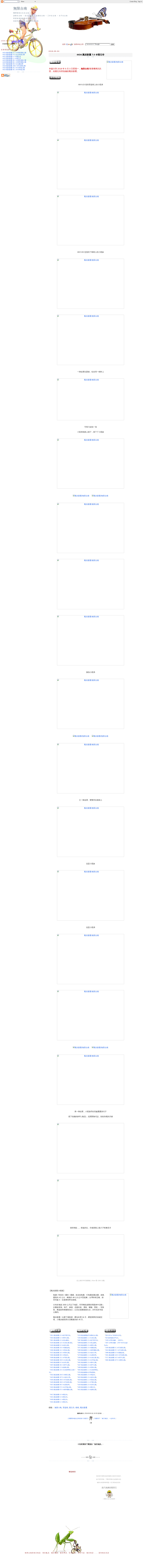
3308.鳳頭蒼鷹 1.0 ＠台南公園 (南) (88, 1357)
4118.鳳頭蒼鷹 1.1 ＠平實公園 (87, 1382)
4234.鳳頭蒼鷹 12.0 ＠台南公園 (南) (61, 1343)
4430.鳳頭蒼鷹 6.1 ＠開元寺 (58, 1399)
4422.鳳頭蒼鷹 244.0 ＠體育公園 (60, 1375)
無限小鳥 (58, 1408)
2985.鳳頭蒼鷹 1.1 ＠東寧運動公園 (88, 1350)
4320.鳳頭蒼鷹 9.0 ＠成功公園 (59, 1345)
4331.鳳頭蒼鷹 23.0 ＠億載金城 (59, 1347)
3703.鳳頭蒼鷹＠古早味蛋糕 (86, 1372)
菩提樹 (65, 1408)
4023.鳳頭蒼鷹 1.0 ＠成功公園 (87, 1377)
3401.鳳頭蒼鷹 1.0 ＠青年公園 (87, 1362)
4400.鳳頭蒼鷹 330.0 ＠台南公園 (60, 1360)
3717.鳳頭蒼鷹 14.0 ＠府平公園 (115, 1357)
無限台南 (20, 8)
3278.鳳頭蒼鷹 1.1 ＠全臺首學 (87, 1355)
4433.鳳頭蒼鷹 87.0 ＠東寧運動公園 (61, 1389)
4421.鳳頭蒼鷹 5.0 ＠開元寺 (58, 1397)
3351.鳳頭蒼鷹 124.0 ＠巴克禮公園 (116, 1355)
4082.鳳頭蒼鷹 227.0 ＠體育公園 (115, 1360)
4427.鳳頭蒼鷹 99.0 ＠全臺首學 (59, 1384)
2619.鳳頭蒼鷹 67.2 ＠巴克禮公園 (116, 1350)
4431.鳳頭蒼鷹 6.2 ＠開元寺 (58, 1402)
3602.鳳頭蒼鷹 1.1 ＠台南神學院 (88, 1370)
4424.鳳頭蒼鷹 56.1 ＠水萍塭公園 (14, 69)
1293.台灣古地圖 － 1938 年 (114, 1340)
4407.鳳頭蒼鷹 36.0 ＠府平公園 (59, 1365)
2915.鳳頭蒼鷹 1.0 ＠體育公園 (87, 1345)
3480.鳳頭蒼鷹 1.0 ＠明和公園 (87, 1367)
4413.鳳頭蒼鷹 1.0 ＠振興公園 (59, 1367)
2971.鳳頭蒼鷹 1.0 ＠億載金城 (87, 1347)
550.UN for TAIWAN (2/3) (113, 1335)
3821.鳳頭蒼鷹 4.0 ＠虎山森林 (59, 1340)
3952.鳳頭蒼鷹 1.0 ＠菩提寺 (86, 1375)
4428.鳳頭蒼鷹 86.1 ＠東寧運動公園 (14, 62)
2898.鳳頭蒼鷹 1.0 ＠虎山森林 (87, 1343)
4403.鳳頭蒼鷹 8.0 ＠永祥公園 (59, 1362)
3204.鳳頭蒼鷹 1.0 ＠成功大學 (87, 1352)
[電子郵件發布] (90, 1423)
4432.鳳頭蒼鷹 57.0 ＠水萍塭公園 (60, 1387)
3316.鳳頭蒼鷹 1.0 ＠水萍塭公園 (88, 1360)
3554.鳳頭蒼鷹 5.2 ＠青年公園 (59, 1338)
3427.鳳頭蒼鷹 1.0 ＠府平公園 (87, 1365)
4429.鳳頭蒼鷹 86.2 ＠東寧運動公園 (14, 60)
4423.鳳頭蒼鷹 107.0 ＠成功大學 (60, 1377)
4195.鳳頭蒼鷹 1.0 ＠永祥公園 (87, 1384)
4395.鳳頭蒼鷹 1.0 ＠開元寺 (86, 1387)
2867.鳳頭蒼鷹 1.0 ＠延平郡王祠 (88, 1340)
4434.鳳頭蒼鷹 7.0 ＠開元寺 (90, 54)
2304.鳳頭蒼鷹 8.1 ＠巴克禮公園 (115, 1347)
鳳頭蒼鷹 (83, 1408)
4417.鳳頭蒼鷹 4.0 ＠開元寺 (58, 1394)
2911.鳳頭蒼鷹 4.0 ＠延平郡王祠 (60, 1335)
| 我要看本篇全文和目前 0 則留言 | (78, 1418)
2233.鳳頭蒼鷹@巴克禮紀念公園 (88, 1335)
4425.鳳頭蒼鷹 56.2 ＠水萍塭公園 (14, 68)
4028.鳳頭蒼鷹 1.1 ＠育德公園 (87, 1380)
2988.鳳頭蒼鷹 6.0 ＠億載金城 (115, 1352)
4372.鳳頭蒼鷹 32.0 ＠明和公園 (59, 1352)
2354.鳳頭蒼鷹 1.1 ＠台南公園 (87, 1338)
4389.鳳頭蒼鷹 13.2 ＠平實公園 (59, 1357)
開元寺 (71, 1408)
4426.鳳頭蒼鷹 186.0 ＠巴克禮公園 (61, 1380)
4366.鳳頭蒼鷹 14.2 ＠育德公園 (59, 1350)
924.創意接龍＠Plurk (112, 1338)
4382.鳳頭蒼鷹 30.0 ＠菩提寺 (59, 1355)
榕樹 (77, 1408)
